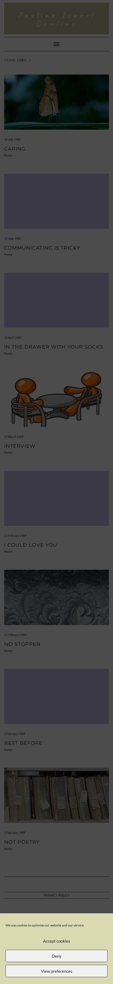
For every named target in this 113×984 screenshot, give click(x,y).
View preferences (56, 971)
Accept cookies (56, 941)
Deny (56, 956)
